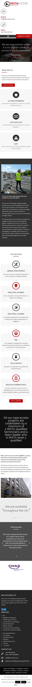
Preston (25, 672)
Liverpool (19, 670)
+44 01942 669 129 (6, 32)
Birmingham (12, 668)
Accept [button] (17, 682)
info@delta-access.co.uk (8, 19)
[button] (8, 36)
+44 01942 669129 (10, 652)
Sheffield (13, 670)
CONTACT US (6, 649)
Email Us (3, 17)
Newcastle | (19, 672)
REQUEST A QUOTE (24, 36)
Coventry (25, 670)
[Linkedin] (5, 609)
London (5, 668)
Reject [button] (23, 682)
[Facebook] (2, 609)
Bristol (26, 668)
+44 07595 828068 (13, 654)
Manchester (6, 670)
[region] (16, 50)
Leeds (13, 672)
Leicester (7, 672)
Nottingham (20, 668)
